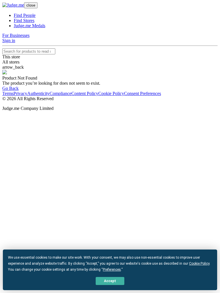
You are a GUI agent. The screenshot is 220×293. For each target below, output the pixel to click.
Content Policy (84, 93)
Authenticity (38, 93)
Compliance (60, 93)
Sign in (8, 40)
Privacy (20, 93)
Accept (110, 281)
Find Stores (24, 20)
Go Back (10, 88)
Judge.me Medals (29, 25)
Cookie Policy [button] (199, 264)
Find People (25, 15)
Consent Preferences (142, 93)
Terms (7, 93)
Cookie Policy (111, 93)
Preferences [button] (112, 270)
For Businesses (16, 35)
